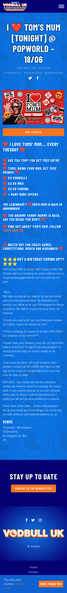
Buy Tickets (33, 132)
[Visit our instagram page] (40, 520)
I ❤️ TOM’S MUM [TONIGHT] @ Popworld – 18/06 (33, 43)
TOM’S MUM (10, 230)
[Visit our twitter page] (30, 78)
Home (33, 567)
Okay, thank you (51, 584)
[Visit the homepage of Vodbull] (15, 6)
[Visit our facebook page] (37, 78)
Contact (33, 572)
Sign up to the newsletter (33, 488)
